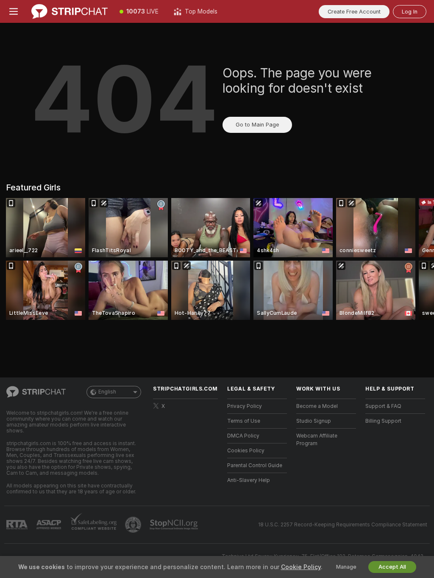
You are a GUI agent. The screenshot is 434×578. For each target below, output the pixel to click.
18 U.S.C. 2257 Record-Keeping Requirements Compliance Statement (342, 525)
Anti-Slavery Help (248, 480)
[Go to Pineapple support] (134, 525)
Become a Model (317, 406)
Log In (409, 11)
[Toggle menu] (13, 11)
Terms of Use (243, 421)
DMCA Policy (243, 436)
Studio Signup (313, 421)
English (107, 392)
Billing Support (383, 421)
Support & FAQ (383, 406)
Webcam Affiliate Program (316, 439)
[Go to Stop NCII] (175, 525)
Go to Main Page (257, 124)
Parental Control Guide (254, 465)
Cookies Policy (245, 451)
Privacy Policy (244, 406)
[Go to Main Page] (69, 11)
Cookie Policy (301, 567)
